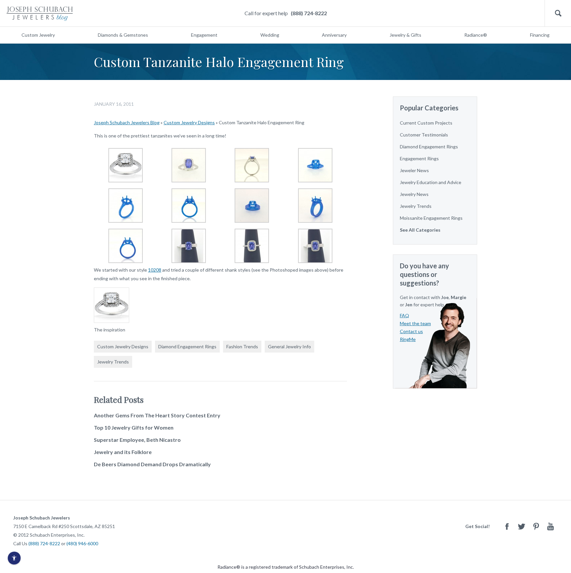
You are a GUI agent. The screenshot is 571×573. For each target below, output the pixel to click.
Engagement (204, 35)
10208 (154, 270)
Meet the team (415, 323)
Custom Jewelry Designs (189, 122)
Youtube (550, 526)
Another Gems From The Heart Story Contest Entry (157, 415)
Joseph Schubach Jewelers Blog (127, 122)
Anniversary (334, 35)
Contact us (411, 331)
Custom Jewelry (38, 35)
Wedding (269, 35)
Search (558, 13)
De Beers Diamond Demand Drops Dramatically (152, 464)
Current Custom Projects (426, 123)
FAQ (404, 315)
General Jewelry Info (289, 346)
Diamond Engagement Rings (187, 346)
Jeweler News (414, 170)
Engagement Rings (419, 158)
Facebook (507, 526)
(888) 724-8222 (309, 13)
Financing (540, 35)
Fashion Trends (242, 346)
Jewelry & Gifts (405, 35)
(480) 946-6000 (82, 543)
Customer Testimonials (424, 134)
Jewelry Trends (113, 361)
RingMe (408, 339)
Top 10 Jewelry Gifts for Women (133, 427)
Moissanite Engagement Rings (431, 218)
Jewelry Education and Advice (430, 182)
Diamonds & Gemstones (123, 35)
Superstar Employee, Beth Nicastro (137, 440)
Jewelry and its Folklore (123, 452)
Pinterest (536, 526)
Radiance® (475, 35)
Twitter (521, 526)
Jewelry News (414, 194)
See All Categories (420, 230)
